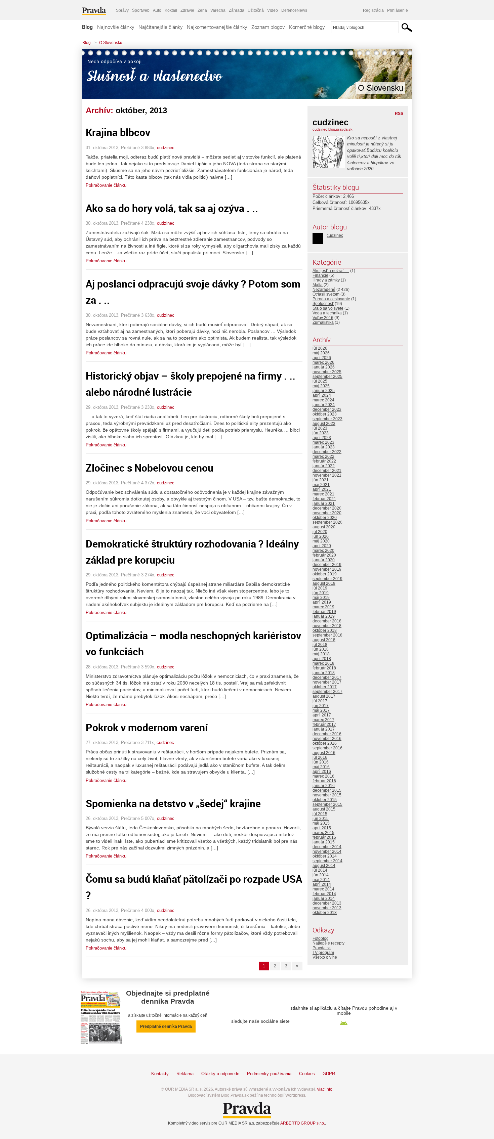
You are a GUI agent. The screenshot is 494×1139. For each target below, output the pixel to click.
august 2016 (324, 752)
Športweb (141, 10)
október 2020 (325, 517)
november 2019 (327, 569)
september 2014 (327, 861)
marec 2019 (323, 607)
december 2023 (327, 409)
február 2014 (324, 893)
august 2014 (324, 865)
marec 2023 (323, 442)
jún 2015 (321, 818)
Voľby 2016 (323, 317)
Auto (157, 10)
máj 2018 (321, 654)
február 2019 (324, 611)
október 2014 (325, 856)
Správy (122, 10)
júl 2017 (320, 701)
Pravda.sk (322, 948)
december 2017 (327, 677)
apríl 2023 (322, 437)
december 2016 (327, 734)
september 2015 (327, 804)
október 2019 (325, 574)
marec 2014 (323, 889)
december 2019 (327, 564)
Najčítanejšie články (160, 27)
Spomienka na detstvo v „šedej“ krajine (173, 803)
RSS (399, 113)
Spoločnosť (323, 303)
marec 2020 (323, 550)
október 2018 (325, 630)
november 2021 (327, 475)
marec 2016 (323, 776)
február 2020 (324, 555)
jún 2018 (321, 649)
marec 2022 (323, 456)
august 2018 (324, 640)
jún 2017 (321, 705)
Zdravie (187, 10)
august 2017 (324, 696)
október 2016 (325, 743)
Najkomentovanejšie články (217, 27)
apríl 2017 (322, 715)
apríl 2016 (322, 771)
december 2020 (327, 508)
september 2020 (327, 522)
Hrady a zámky (326, 280)
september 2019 (327, 578)
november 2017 (327, 682)
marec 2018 (323, 663)
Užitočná (256, 10)
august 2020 (324, 527)
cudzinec (165, 147)
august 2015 (324, 809)
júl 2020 (320, 531)
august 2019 (324, 583)
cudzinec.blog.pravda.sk (333, 129)
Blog (87, 27)
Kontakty (160, 1073)
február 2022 (324, 461)
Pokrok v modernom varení (147, 727)
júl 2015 (320, 814)
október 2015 (325, 799)
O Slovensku (110, 42)
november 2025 (327, 371)
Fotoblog (321, 938)
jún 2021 (321, 480)
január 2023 (324, 447)
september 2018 (327, 635)
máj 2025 (321, 386)
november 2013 (327, 908)
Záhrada (236, 10)
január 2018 (324, 672)
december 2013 (327, 903)
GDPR (329, 1073)
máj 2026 (321, 353)
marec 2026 (323, 362)
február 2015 (324, 837)
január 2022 (324, 466)
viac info (324, 1089)
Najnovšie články (115, 27)
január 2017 (324, 729)
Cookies (307, 1073)
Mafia (318, 284)
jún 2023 (321, 433)
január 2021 (324, 503)
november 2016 (327, 738)
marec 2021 (323, 494)
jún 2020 (321, 536)
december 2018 (327, 621)
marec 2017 (323, 719)
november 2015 (327, 795)
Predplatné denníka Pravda (166, 1026)
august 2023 (324, 423)
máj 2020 (321, 541)
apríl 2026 (322, 357)
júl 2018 (320, 644)
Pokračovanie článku (106, 185)
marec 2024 (323, 400)
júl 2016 (320, 757)
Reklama (185, 1073)
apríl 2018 (322, 658)
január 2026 (324, 367)
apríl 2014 (322, 884)
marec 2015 (323, 832)
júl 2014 (320, 870)
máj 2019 (321, 597)
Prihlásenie (397, 10)
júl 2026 (320, 348)
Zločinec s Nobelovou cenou (149, 468)
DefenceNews (294, 10)
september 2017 (327, 691)
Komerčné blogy (307, 27)
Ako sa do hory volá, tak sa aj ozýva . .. (172, 208)
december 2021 (327, 470)
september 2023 (327, 419)
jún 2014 (321, 875)
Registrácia (373, 10)
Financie (320, 275)
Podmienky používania (269, 1073)
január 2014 (324, 898)
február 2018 (324, 668)
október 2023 (325, 414)
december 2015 (327, 790)
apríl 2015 (322, 828)
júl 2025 (320, 381)
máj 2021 (321, 484)
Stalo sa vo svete (328, 308)
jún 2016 (321, 762)
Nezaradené (324, 289)
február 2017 (324, 724)
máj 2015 (321, 823)
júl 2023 (320, 428)
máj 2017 (321, 710)
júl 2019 (320, 588)
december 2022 (327, 451)
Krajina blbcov (118, 132)
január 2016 (324, 785)
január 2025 (324, 390)
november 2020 (327, 513)
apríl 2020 (322, 545)
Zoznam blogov (268, 27)
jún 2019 (321, 592)
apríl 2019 (322, 602)
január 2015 (324, 842)
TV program (323, 952)
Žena (202, 10)
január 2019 (324, 616)
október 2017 (325, 687)
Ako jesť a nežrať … (331, 270)
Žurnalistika (323, 322)
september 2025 (327, 376)
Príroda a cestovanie (331, 299)
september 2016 (327, 748)
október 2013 (325, 912)
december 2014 (327, 846)
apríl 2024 (322, 395)
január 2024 (324, 404)
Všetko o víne (325, 957)
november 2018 (327, 625)
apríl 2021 (322, 489)
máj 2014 (321, 879)
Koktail (171, 10)
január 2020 (324, 560)
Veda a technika (327, 313)
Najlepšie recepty (328, 943)
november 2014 (327, 851)
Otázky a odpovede (220, 1073)
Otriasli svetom (326, 294)
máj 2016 (321, 766)
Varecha (217, 10)
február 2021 (324, 498)
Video (272, 10)
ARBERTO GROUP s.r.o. (302, 1123)
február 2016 (324, 781)
